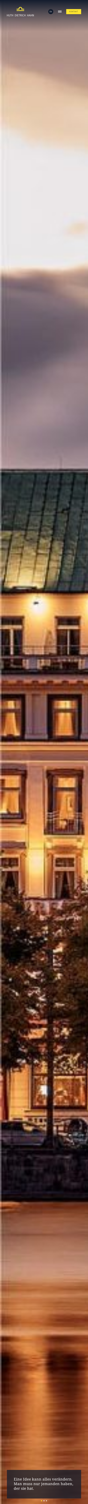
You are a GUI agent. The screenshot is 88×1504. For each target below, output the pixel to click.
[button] (41, 1500)
